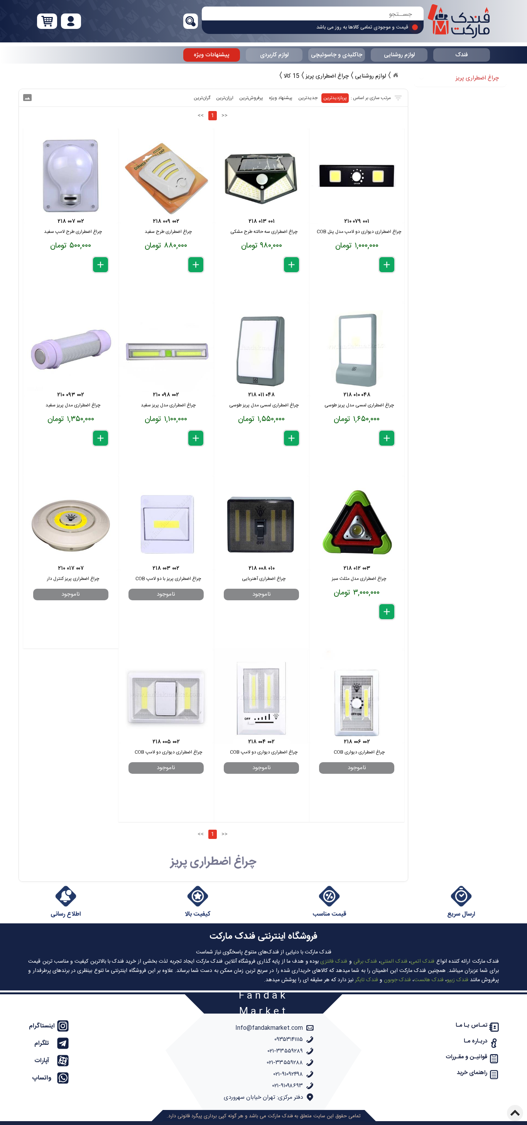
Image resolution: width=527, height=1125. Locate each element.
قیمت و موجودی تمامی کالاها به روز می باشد (362, 27)
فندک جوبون (397, 980)
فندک (461, 55)
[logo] (458, 21)
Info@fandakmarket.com (269, 1028)
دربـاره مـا (475, 1041)
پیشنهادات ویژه (212, 55)
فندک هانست (429, 980)
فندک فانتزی (333, 961)
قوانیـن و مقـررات (466, 1057)
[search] (313, 14)
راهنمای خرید (472, 1073)
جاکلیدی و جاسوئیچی (336, 55)
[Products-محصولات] (395, 75)
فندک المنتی (393, 961)
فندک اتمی (422, 961)
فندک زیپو (457, 980)
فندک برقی (365, 961)
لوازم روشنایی (399, 55)
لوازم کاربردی (274, 55)
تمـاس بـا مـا (471, 1025)
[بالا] (515, 1113)
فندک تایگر (366, 980)
